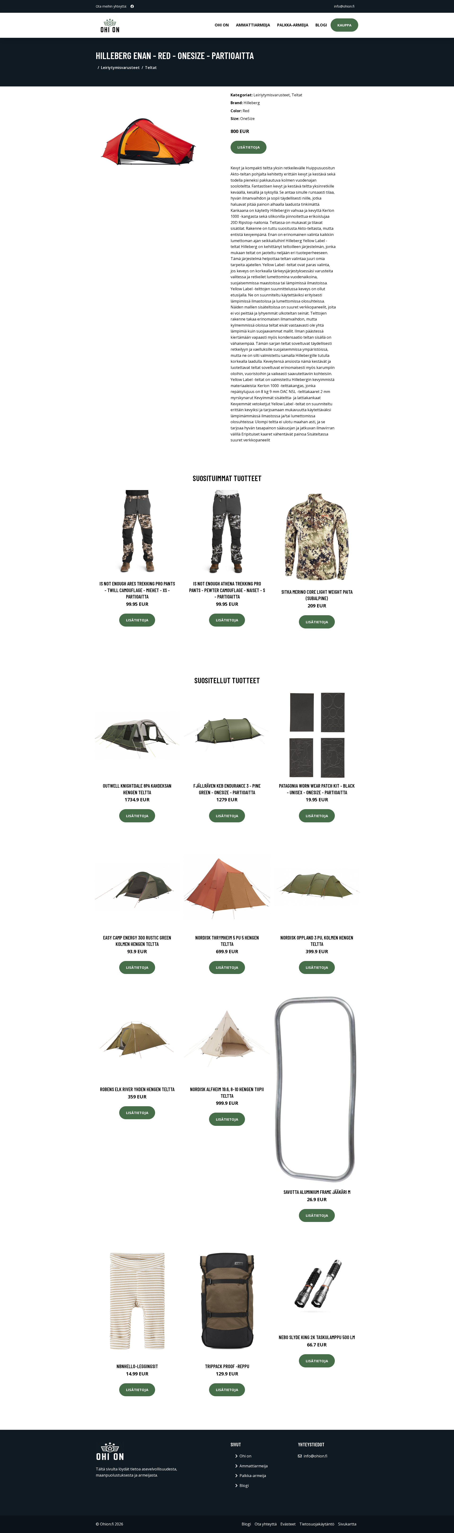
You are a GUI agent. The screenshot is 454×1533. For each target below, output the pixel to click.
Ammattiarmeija (253, 25)
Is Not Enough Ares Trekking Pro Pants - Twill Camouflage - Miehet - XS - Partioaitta (137, 590)
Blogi (321, 25)
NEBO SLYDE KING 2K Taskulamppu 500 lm (317, 1337)
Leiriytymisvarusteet (120, 67)
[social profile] (132, 6)
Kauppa (344, 25)
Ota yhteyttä (266, 1524)
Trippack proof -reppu (227, 1366)
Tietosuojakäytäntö (316, 1524)
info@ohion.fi (344, 6)
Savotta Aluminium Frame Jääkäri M (317, 1192)
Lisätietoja (248, 147)
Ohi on (222, 25)
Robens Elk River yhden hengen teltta (137, 1089)
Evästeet (288, 1524)
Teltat (151, 67)
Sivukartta (347, 1524)
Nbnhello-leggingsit (137, 1366)
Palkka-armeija (292, 25)
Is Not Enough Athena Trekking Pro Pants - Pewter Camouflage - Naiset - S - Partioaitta (227, 590)
